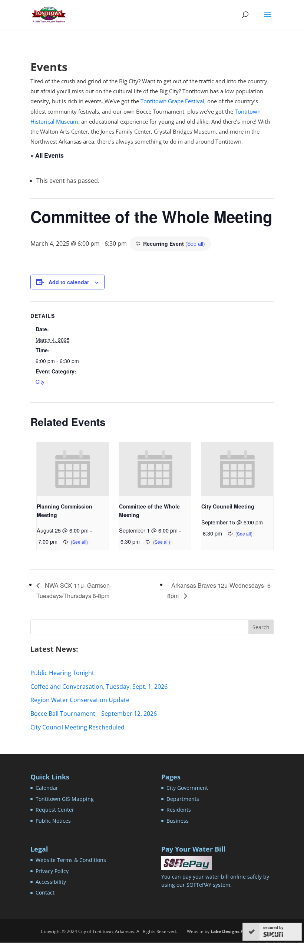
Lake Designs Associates (237, 931)
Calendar (47, 787)
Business (177, 820)
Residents (178, 809)
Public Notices (53, 820)
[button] (268, 19)
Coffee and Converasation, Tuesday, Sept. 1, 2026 (99, 686)
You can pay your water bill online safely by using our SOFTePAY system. (215, 880)
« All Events (47, 155)
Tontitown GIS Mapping (65, 798)
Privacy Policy (52, 871)
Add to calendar (69, 282)
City (40, 381)
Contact (45, 892)
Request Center (55, 809)
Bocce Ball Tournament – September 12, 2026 (93, 713)
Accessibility (51, 881)
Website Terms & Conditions (71, 859)
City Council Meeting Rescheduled (77, 727)
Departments (182, 798)
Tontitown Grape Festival (172, 101)
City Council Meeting (227, 506)
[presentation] (73, 469)
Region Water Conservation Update (79, 700)
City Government (187, 787)
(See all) (195, 243)
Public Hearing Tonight (62, 673)
